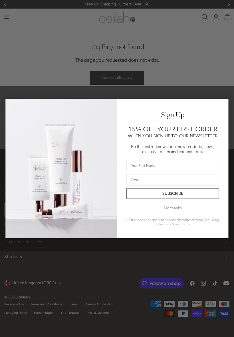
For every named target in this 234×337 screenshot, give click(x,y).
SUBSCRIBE (172, 193)
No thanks (172, 207)
